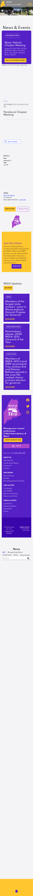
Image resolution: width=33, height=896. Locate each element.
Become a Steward (11, 493)
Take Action (10, 209)
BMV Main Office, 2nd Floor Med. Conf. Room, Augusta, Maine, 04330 (15, 53)
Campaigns (8, 488)
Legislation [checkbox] (7, 555)
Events (6, 511)
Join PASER (8, 491)
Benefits (6, 478)
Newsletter (8, 509)
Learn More (10, 58)
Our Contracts (9, 476)
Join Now (16, 266)
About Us (7, 457)
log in (18, 446)
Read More (10, 319)
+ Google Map (22, 200)
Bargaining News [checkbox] (15, 552)
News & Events (10, 500)
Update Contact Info (13, 440)
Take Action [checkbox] (25, 555)
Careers (7, 468)
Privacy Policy (24, 527)
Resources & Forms (11, 496)
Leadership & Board (11, 463)
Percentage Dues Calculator (14, 481)
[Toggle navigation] (30, 4)
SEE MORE (8, 288)
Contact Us (8, 465)
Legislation (8, 503)
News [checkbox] (16, 555)
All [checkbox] (3, 552)
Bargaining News (10, 506)
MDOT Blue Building (9, 195)
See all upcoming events (15, 60)
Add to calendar (12, 141)
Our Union (8, 472)
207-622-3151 (19, 453)
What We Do (8, 460)
